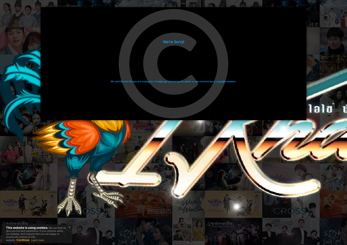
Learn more (37, 240)
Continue (22, 240)
